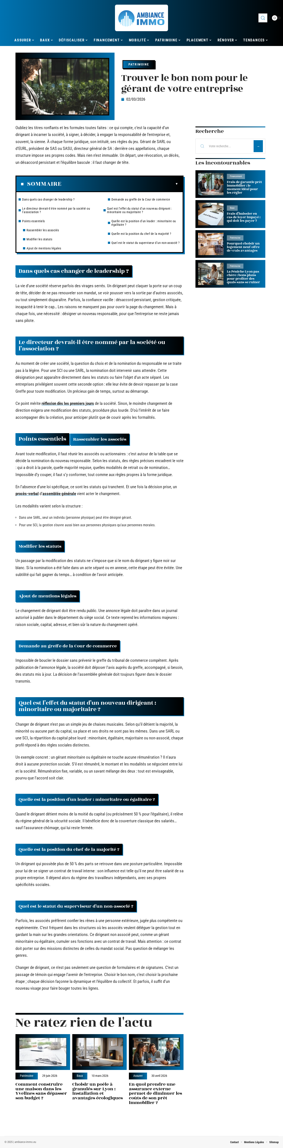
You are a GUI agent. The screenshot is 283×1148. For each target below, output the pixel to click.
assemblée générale (59, 493)
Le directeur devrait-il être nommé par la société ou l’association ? (56, 210)
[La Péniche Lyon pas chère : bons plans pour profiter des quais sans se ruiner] (211, 274)
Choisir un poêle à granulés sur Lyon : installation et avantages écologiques (97, 1091)
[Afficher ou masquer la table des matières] (119, 184)
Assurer (138, 1075)
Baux (80, 1075)
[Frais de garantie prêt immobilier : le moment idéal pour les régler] (211, 184)
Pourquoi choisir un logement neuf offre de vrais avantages (243, 247)
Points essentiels (33, 221)
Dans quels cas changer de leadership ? (48, 199)
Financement (236, 176)
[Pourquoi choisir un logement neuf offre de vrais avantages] (211, 244)
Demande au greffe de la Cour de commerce (140, 199)
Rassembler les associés (43, 230)
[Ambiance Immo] (141, 18)
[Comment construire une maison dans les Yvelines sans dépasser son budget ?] (42, 1052)
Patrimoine (138, 64)
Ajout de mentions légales (44, 248)
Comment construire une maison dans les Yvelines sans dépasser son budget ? (41, 1091)
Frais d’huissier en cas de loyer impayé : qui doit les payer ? (243, 217)
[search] (262, 17)
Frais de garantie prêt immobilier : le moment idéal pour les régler (244, 187)
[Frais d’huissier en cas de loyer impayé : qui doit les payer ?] (211, 214)
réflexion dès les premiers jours (68, 403)
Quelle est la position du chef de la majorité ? (141, 233)
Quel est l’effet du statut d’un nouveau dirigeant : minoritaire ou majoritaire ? (139, 210)
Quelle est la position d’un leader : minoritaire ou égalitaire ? (143, 222)
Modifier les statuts (39, 239)
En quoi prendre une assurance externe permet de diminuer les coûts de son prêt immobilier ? (155, 1093)
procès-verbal (27, 493)
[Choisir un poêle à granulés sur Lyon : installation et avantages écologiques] (99, 1052)
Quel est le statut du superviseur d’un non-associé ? (145, 243)
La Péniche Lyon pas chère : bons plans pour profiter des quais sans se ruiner (243, 277)
